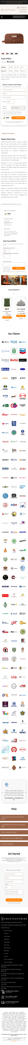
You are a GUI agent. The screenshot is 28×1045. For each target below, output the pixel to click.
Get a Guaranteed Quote (18, 117)
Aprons (17, 1012)
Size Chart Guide (7, 947)
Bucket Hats (12, 1014)
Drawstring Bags (21, 1017)
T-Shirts (3, 1026)
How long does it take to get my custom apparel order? (13, 825)
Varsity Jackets (23, 1027)
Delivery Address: (5, 107)
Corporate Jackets (7, 1017)
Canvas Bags (4, 1016)
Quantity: (5, 101)
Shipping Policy (7, 235)
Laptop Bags (16, 1022)
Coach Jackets (14, 1016)
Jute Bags (11, 1022)
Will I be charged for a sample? (9, 832)
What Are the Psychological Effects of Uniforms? (11, 986)
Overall (24, 1022)
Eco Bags (5, 1020)
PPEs (7, 1025)
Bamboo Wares (15, 1013)
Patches (8, 1023)
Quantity (6, 884)
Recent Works (6, 950)
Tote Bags (14, 1026)
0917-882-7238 (22, 7)
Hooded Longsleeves (18, 1021)
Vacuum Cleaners (14, 1031)
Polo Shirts (24, 1023)
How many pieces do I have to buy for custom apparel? (12, 818)
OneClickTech (14, 1041)
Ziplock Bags (22, 1030)
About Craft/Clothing (8, 930)
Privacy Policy (6, 939)
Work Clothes (5, 1030)
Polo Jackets (18, 1023)
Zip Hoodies (17, 1030)
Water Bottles (12, 1029)
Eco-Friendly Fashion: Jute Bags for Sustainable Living (12, 973)
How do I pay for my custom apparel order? (12, 838)
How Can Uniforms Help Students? (8, 982)
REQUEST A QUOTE (7, 317)
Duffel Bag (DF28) (21, 311)
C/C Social (6, 953)
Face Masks (17, 1020)
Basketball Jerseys (22, 1013)
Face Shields (22, 1020)
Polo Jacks (13, 1023)
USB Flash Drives (10, 1027)
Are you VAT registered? (7, 844)
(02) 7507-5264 (22, 11)
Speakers (24, 1025)
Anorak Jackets (12, 1012)
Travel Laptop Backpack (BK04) (7, 312)
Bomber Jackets (6, 1014)
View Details (7, 320)
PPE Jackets (11, 1025)
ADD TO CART (19, 268)
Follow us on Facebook (8, 962)
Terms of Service (7, 936)
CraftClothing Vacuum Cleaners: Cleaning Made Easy (12, 978)
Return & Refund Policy (12, 233)
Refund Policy (6, 945)
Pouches (3, 1025)
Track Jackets (19, 1026)
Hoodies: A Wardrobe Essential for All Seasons (11, 969)
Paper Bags (4, 1023)
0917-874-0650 (22, 9)
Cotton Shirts (14, 1017)
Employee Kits (10, 1020)
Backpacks (22, 1012)
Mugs (21, 1022)
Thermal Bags (8, 1026)
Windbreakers (22, 1029)
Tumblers (24, 1026)
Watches (17, 1029)
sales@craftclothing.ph (8, 222)
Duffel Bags (24, 1018)
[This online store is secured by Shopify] (6, 117)
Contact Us (6, 933)
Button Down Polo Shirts (20, 1014)
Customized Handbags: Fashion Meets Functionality (12, 965)
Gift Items (3, 1021)
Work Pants (11, 1030)
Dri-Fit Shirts (4, 1018)
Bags (10, 1013)
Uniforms (4, 1027)
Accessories (6, 1012)
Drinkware (19, 1018)
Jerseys (7, 1022)
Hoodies (24, 1021)
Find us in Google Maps (8, 959)
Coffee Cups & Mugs (22, 1016)
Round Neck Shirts (18, 1025)
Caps (9, 1016)
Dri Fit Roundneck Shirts (11, 1018)
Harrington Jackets (10, 1021)
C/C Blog (5, 956)
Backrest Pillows (5, 1013)
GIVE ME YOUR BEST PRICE (14, 900)
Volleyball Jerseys (6, 1029)
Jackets (3, 1022)
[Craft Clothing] (8, 10)
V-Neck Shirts (16, 1027)
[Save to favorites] (11, 298)
